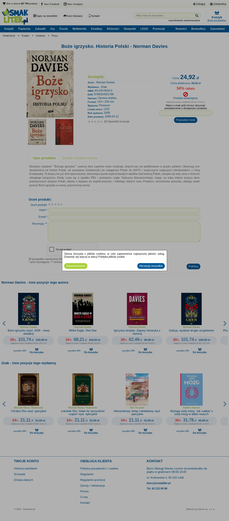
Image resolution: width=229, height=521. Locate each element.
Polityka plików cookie (111, 256)
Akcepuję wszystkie (151, 265)
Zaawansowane (75, 265)
